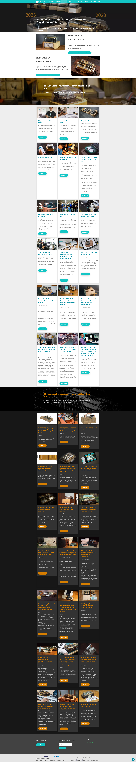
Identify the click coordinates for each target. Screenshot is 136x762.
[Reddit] (91, 757)
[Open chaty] (133, 759)
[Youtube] (80, 757)
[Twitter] (83, 757)
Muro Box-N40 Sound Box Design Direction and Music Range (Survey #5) (68, 429)
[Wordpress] (89, 757)
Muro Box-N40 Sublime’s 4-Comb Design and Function (46, 509)
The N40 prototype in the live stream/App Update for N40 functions (89, 468)
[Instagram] (86, 757)
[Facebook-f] (78, 757)
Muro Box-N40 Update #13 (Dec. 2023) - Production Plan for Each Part (89, 509)
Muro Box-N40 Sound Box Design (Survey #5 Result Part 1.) (89, 429)
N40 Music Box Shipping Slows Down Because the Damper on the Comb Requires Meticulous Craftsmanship (67, 661)
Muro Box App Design (45, 157)
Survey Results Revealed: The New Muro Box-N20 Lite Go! (46, 301)
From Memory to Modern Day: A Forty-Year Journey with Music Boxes (68, 349)
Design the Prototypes (88, 121)
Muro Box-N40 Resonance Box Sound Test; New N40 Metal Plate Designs (46, 552)
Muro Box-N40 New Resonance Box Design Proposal (67, 509)
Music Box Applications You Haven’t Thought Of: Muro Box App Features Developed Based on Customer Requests (89, 351)
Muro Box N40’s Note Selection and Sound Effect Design (45, 468)
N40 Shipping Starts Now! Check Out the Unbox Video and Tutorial (89, 605)
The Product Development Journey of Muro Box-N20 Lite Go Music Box (46, 349)
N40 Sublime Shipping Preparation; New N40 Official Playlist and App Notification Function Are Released (68, 607)
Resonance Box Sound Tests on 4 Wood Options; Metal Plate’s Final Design (68, 552)
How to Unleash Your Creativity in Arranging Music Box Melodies (45, 706)
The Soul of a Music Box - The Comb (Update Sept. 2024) (89, 159)
